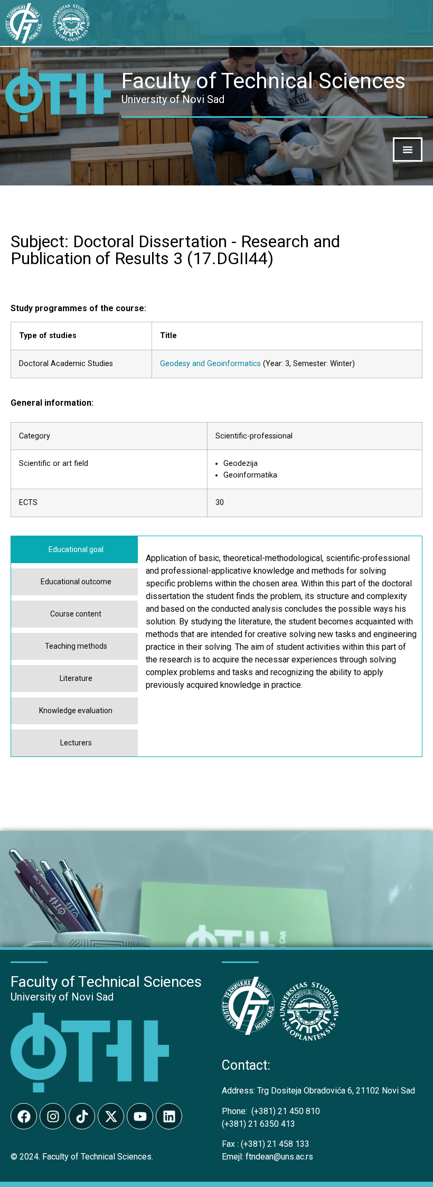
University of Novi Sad (62, 996)
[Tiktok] (82, 1116)
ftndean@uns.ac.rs (279, 1157)
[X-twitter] (111, 1116)
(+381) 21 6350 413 (258, 1124)
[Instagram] (53, 1116)
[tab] (74, 549)
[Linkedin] (169, 1116)
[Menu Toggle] (407, 149)
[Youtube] (140, 1116)
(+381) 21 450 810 (271, 1111)
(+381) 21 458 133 (265, 1144)
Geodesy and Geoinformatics (210, 363)
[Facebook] (24, 1116)
